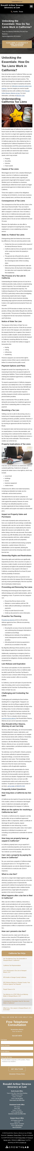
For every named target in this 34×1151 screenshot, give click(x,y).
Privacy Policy (21, 1074)
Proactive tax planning (8, 620)
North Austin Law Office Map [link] (17, 1100)
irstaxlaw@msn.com (17, 1)
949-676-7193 (20, 95)
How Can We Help (6, 1057)
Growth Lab (23, 1142)
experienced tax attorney (9, 718)
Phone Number (5, 1045)
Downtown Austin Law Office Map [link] (17, 1113)
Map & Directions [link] (17, 1127)
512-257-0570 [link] (19, 1098)
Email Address (5, 1051)
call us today (11, 786)
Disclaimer (12, 1074)
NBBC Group (21, 1140)
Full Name (4, 1039)
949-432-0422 (19, 1125)
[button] (31, 6)
